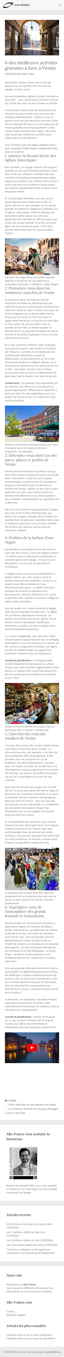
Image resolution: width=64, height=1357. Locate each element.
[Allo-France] (16, 5)
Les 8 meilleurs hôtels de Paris (23, 1240)
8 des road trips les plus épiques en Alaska (32, 1104)
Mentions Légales (16, 1315)
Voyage (12, 1100)
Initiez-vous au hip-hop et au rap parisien (29, 1224)
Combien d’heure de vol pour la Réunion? (29, 1335)
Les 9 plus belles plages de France (25, 1244)
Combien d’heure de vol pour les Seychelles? (31, 1338)
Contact (11, 1311)
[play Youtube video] (32, 1047)
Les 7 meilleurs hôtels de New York (26, 1232)
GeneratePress (52, 1352)
